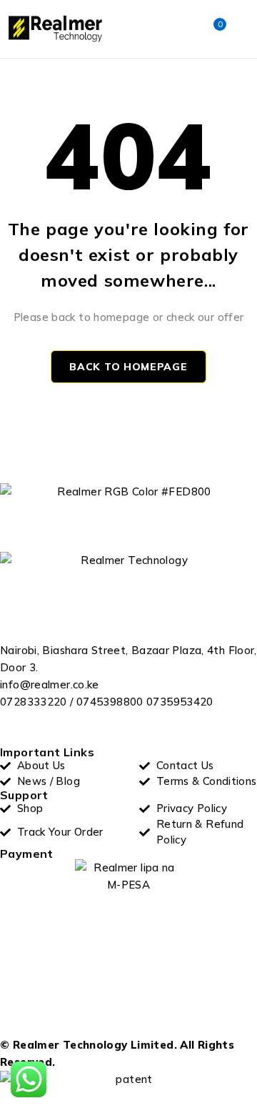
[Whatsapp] (53, 728)
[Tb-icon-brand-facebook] (18, 728)
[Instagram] (90, 728)
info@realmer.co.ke (49, 684)
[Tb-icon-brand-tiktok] (125, 728)
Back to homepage (128, 366)
